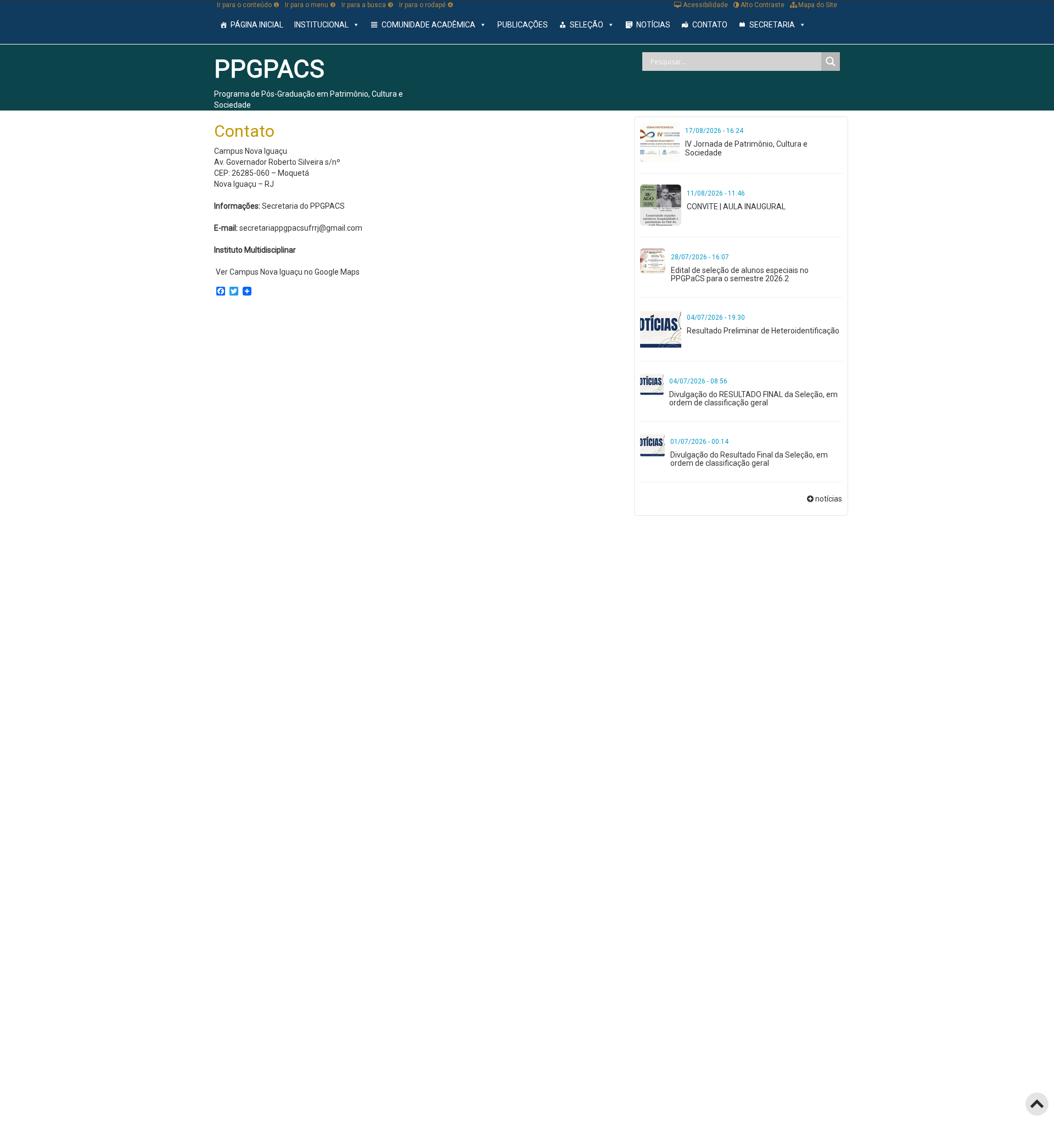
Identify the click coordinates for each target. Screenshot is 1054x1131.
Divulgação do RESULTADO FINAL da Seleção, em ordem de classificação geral (753, 398)
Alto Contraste (761, 5)
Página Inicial (257, 24)
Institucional (321, 24)
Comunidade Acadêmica (428, 24)
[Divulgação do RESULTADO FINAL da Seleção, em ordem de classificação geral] (652, 383)
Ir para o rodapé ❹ (426, 5)
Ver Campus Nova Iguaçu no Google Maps (288, 272)
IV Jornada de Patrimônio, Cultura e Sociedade (746, 148)
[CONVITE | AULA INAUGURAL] (660, 204)
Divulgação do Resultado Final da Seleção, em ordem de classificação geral (749, 458)
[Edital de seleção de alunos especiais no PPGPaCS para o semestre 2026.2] (652, 259)
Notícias (653, 24)
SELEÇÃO (586, 24)
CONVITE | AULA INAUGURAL (736, 206)
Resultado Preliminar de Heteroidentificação (763, 330)
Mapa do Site (817, 5)
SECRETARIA (772, 24)
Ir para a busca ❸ (367, 5)
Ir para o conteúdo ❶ (248, 5)
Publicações (522, 24)
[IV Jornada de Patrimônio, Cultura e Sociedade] (660, 141)
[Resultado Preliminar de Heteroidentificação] (660, 328)
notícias (828, 498)
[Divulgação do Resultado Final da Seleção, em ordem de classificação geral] (652, 444)
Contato (709, 24)
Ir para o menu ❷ (310, 5)
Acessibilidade (704, 5)
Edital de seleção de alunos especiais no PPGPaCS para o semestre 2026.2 (740, 274)
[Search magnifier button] (830, 61)
